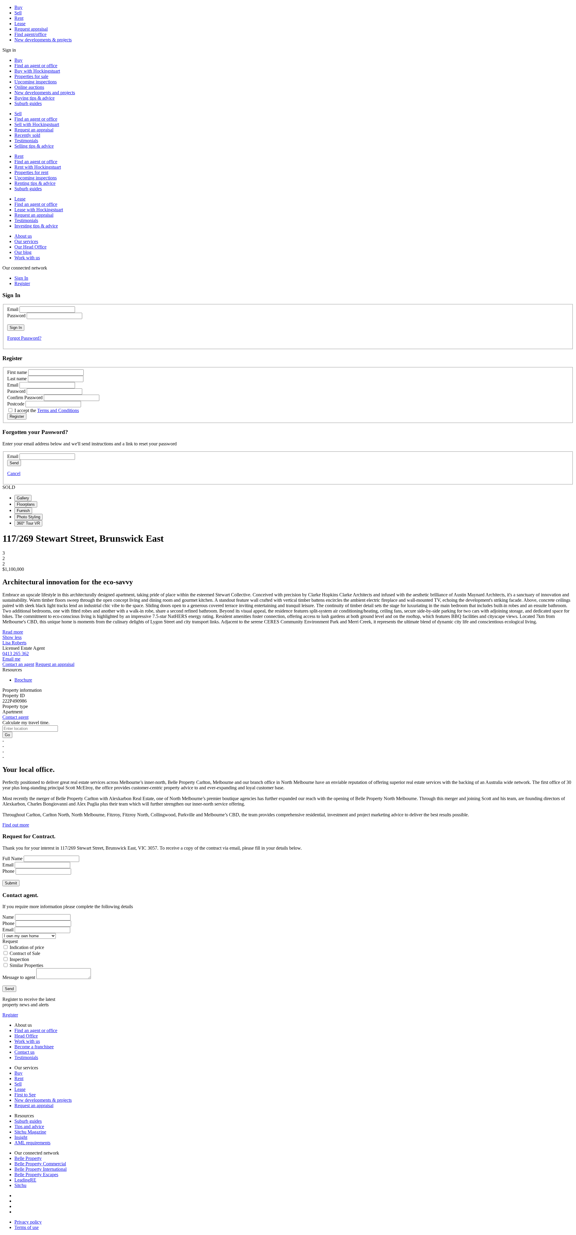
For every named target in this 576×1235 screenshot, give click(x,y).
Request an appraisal (33, 129)
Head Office (26, 1035)
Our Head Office (30, 246)
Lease (20, 23)
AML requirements (32, 1142)
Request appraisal (31, 29)
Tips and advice (29, 1126)
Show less (12, 637)
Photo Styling (28, 517)
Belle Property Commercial (40, 1163)
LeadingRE (25, 1179)
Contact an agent (18, 664)
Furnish (23, 510)
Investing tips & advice (36, 225)
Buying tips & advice (34, 98)
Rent (18, 18)
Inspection (19, 959)
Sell (18, 12)
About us (23, 236)
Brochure (23, 679)
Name (8, 917)
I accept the (46, 410)
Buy (18, 7)
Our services (26, 241)
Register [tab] (22, 283)
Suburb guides (28, 103)
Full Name (12, 858)
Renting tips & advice (35, 183)
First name (17, 372)
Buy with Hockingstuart (37, 71)
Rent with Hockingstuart (37, 167)
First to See (25, 1094)
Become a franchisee (34, 1046)
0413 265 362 (15, 653)
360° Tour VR (28, 523)
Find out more (15, 824)
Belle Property (28, 1158)
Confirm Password (25, 397)
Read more (12, 631)
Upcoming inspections (35, 81)
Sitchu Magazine (30, 1131)
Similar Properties (26, 965)
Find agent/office (30, 34)
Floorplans (26, 504)
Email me (11, 658)
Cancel (13, 473)
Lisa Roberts (14, 642)
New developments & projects (43, 39)
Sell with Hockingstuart (36, 124)
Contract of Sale (25, 953)
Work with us (27, 257)
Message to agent (18, 977)
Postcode (15, 403)
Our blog (23, 252)
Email (12, 309)
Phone (8, 871)
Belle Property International (40, 1169)
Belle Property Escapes (36, 1174)
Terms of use (26, 1227)
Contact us (24, 1052)
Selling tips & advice (34, 146)
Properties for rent (31, 172)
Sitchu (20, 1185)
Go (7, 735)
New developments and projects (44, 92)
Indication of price (27, 947)
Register (10, 1014)
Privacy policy (28, 1221)
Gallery (23, 498)
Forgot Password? (24, 338)
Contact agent (15, 717)
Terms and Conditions (58, 410)
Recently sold (27, 135)
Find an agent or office (35, 65)
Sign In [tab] (21, 278)
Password (16, 315)
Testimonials (26, 140)
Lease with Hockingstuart (38, 209)
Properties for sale (31, 76)
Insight (20, 1137)
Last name (17, 378)
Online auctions (29, 87)
